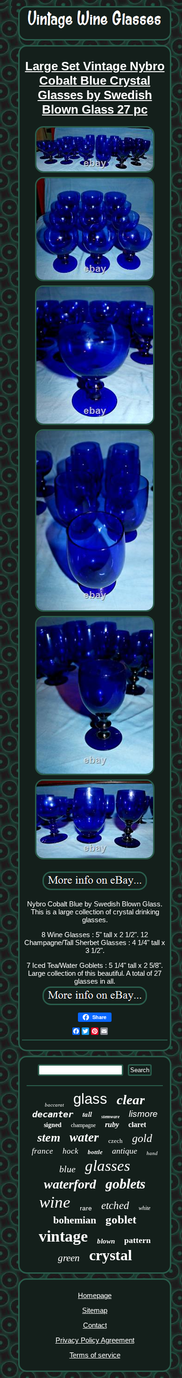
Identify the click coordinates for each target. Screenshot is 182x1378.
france (42, 1151)
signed (53, 1124)
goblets (125, 1183)
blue (67, 1169)
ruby (112, 1124)
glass (90, 1099)
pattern (137, 1240)
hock (70, 1151)
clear (131, 1099)
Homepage (95, 1295)
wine (54, 1202)
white (144, 1208)
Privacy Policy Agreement (95, 1340)
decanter (52, 1114)
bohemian (74, 1220)
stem (48, 1137)
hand (152, 1153)
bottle (95, 1151)
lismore (143, 1114)
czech (115, 1140)
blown (106, 1241)
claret (137, 1124)
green (69, 1257)
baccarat (54, 1105)
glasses (107, 1165)
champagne (83, 1125)
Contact (95, 1325)
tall (87, 1114)
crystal (110, 1255)
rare (86, 1208)
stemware (110, 1116)
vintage (63, 1236)
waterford (70, 1184)
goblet (120, 1219)
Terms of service (95, 1355)
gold (142, 1138)
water (84, 1137)
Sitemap (94, 1310)
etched (115, 1205)
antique (124, 1150)
